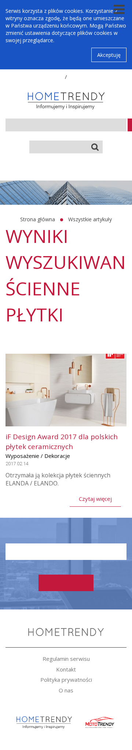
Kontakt (66, 669)
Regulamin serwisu (66, 658)
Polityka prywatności (66, 679)
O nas (66, 690)
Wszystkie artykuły (90, 219)
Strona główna (37, 219)
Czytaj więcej (95, 498)
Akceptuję (109, 54)
